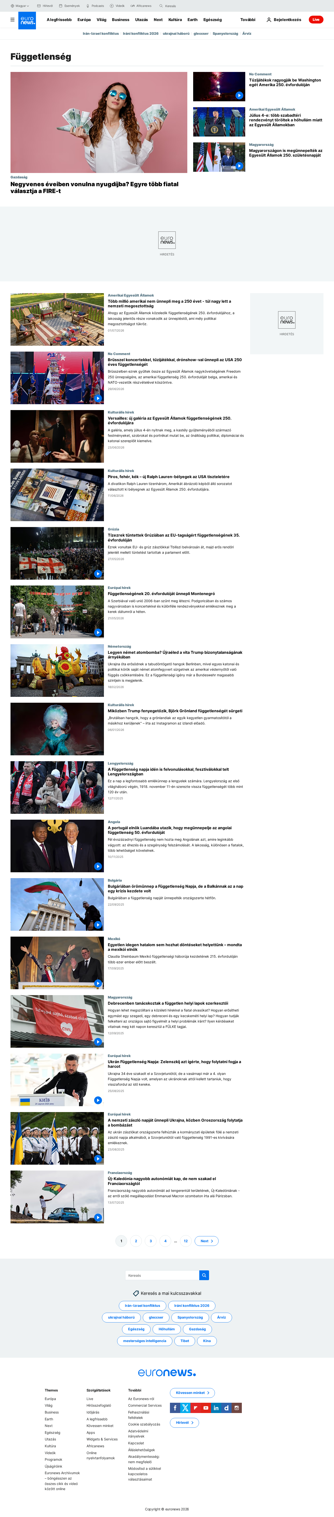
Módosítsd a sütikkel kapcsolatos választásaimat (144, 1473)
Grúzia (113, 529)
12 (186, 1241)
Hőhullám (167, 1329)
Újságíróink (53, 1466)
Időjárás (93, 1412)
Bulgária (115, 880)
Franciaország (120, 1173)
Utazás (141, 19)
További (134, 1390)
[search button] (161, 6)
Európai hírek (119, 588)
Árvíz (246, 33)
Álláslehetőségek (141, 1450)
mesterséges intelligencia (144, 1341)
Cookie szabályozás (144, 1424)
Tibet (184, 1341)
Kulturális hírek (121, 412)
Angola (114, 822)
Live (316, 19)
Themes (51, 1390)
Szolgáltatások (99, 1390)
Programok (53, 1459)
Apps (91, 1432)
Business (120, 19)
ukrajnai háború (176, 33)
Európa (84, 19)
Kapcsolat (136, 1443)
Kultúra (175, 19)
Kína (207, 1341)
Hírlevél (182, 1422)
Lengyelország (120, 763)
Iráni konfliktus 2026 (141, 33)
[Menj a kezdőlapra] (27, 20)
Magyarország (261, 144)
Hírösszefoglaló (99, 1405)
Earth (192, 19)
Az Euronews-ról (141, 1399)
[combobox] (185, 6)
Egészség (212, 19)
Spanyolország (225, 33)
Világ (101, 19)
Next (158, 19)
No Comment (260, 74)
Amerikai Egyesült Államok (272, 109)
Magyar (21, 6)
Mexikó (114, 939)
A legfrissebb (59, 19)
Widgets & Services (102, 1439)
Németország (119, 646)
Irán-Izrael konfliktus (101, 33)
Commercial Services (145, 1405)
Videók (50, 1452)
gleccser (201, 33)
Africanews (95, 1446)
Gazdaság (19, 177)
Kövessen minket (100, 1426)
